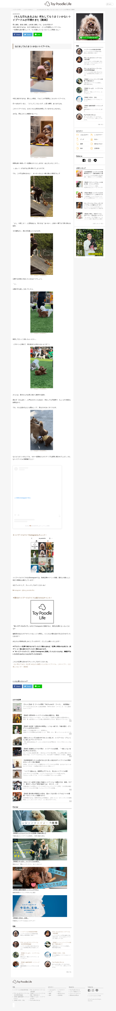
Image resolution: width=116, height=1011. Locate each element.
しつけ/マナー (98, 134)
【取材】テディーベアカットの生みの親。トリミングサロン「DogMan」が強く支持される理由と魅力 (93, 183)
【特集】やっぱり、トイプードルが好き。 (37, 997)
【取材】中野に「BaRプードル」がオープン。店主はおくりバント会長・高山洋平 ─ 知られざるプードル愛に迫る (93, 214)
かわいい (31, 9)
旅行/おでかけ (98, 144)
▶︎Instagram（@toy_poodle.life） (24, 590)
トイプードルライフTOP (95, 995)
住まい (96, 139)
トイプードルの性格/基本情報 (21, 990)
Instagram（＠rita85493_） (40, 92)
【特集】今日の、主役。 (20, 1000)
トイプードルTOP (17, 9)
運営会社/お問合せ (74, 995)
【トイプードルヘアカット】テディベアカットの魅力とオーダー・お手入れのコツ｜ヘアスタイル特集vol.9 (93, 204)
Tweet (29, 34)
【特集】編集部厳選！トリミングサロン (21, 997)
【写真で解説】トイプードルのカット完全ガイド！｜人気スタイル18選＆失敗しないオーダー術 (93, 193)
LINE (38, 34)
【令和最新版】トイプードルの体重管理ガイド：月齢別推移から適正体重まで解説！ (93, 172)
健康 (81, 144)
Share (18, 34)
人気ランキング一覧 (97, 223)
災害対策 (96, 148)
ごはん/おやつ (84, 134)
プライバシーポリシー (75, 993)
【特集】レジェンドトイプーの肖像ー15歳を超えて (37, 994)
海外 (81, 148)
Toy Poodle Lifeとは (35, 1000)
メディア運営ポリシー (75, 991)
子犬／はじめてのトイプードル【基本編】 (37, 990)
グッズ (82, 139)
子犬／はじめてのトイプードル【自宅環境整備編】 (21, 994)
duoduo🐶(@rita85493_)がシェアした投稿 (37, 525)
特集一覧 (68, 972)
